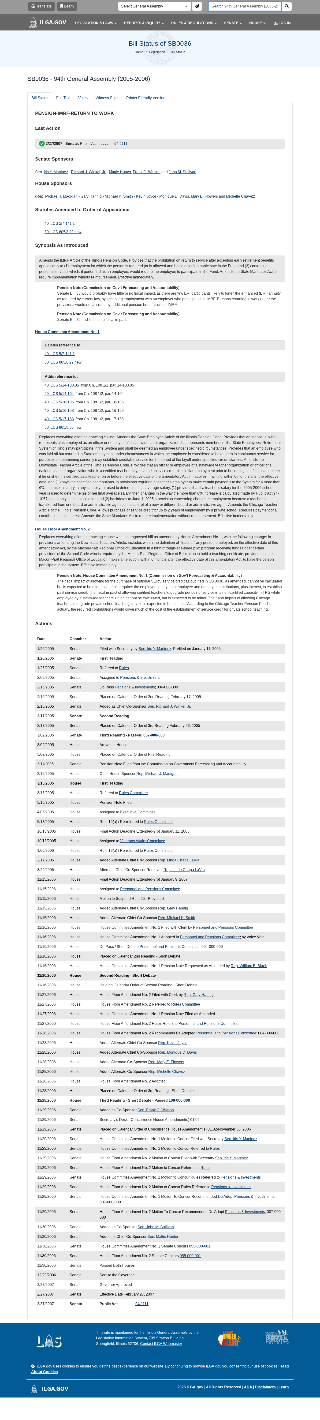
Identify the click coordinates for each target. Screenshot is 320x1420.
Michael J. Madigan (61, 196)
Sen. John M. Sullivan (156, 1227)
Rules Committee (133, 793)
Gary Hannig (91, 196)
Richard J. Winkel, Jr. (88, 172)
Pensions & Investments (140, 678)
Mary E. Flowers (204, 196)
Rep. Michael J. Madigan (157, 774)
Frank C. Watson (146, 172)
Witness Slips (107, 98)
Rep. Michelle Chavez (166, 1072)
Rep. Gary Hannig (173, 908)
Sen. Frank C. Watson (156, 1110)
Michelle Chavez (240, 196)
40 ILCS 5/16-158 (59, 411)
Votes (83, 98)
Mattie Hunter (120, 172)
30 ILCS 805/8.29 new (63, 232)
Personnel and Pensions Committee (150, 889)
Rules (124, 668)
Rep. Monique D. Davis (177, 1052)
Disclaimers (265, 1387)
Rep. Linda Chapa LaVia (178, 860)
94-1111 (120, 144)
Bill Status (39, 98)
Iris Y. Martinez (56, 172)
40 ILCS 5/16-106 (59, 402)
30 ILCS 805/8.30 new (63, 427)
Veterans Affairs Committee (142, 841)
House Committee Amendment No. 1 (67, 332)
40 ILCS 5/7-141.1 (60, 223)
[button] (92, 23)
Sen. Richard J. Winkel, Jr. (169, 706)
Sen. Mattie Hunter (162, 1237)
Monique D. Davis (174, 196)
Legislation (157, 52)
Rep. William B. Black (249, 966)
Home (139, 52)
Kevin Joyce (146, 196)
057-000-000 (154, 735)
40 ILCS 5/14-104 (59, 394)
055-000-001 (199, 1246)
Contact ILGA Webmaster (161, 1344)
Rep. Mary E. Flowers (166, 1062)
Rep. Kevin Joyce (172, 1043)
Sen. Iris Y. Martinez (154, 649)
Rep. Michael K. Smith (176, 918)
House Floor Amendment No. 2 (62, 529)
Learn (284, 1387)
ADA (248, 1387)
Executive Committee (138, 812)
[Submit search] (287, 6)
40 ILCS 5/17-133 (59, 419)
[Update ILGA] (197, 6)
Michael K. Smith (119, 196)
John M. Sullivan (182, 172)
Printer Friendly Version (145, 98)
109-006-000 (179, 1100)
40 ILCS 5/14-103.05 (62, 385)
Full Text (63, 98)
